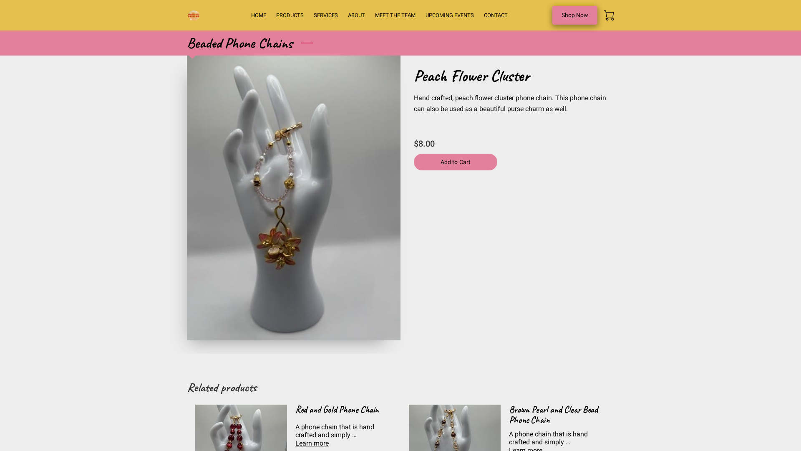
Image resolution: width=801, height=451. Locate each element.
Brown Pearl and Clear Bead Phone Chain (553, 415)
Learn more (312, 443)
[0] (609, 15)
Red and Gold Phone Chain (337, 410)
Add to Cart (456, 162)
